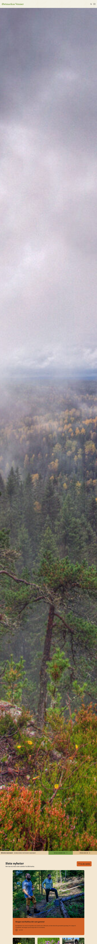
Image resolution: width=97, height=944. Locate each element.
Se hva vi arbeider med (59, 853)
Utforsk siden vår (84, 853)
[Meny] (94, 4)
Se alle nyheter (85, 864)
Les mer (21, 930)
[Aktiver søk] (91, 4)
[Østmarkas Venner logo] (12, 4)
